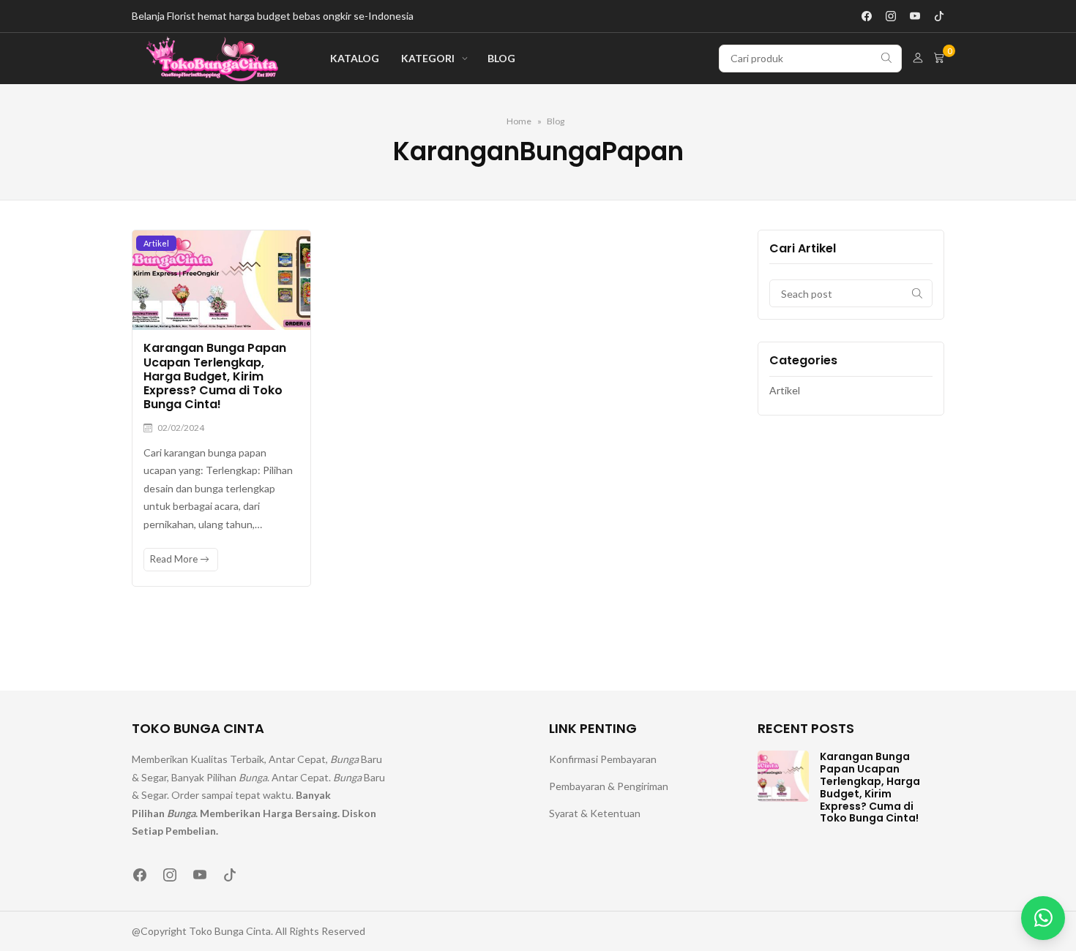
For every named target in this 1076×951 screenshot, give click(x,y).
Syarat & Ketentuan (594, 813)
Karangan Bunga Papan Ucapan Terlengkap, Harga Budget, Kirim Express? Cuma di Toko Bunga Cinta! (214, 376)
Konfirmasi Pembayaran (603, 759)
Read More (175, 559)
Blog (501, 58)
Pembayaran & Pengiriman (608, 786)
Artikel (156, 243)
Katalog (354, 58)
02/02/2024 (180, 427)
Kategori (428, 58)
